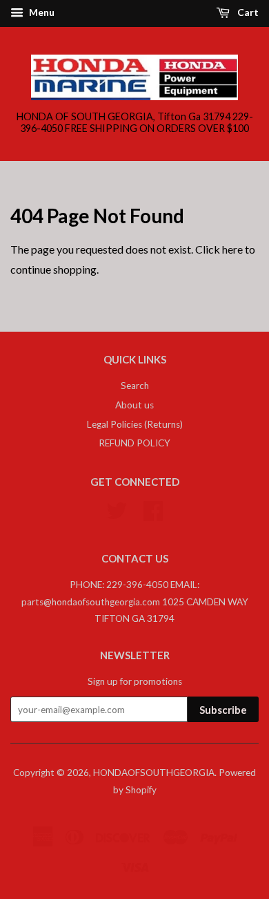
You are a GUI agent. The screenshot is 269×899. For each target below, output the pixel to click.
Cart (247, 12)
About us (134, 404)
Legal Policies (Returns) (135, 424)
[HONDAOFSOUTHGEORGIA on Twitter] (116, 509)
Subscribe (223, 709)
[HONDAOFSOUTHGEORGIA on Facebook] (153, 509)
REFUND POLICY (134, 442)
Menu (40, 12)
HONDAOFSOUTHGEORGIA (154, 772)
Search (135, 385)
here (232, 249)
